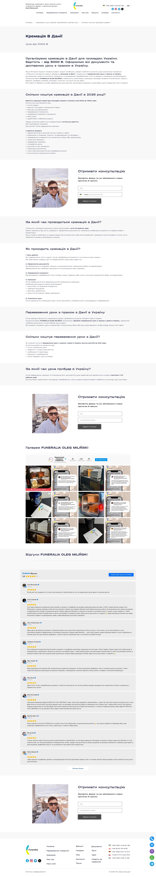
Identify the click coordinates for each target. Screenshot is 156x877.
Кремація (74, 13)
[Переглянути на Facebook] (24, 585)
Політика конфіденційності (36, 872)
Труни (79, 863)
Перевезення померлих (56, 13)
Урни (94, 851)
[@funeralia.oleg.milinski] (51, 459)
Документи (96, 846)
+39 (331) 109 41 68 (120, 858)
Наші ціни (51, 864)
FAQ (78, 855)
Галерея (105, 13)
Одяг (94, 855)
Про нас (85, 13)
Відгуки (95, 13)
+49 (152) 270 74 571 (120, 852)
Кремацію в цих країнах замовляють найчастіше (57, 22)
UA (128, 6)
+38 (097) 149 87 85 (115, 5)
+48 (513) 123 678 (119, 848)
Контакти (116, 13)
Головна (39, 13)
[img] (78, 6)
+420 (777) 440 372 (121, 855)
